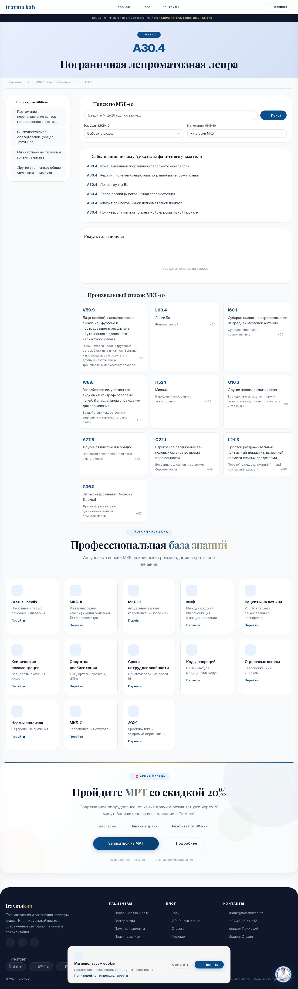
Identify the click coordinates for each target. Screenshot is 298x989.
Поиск (275, 115)
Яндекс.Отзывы (241, 936)
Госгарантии (125, 921)
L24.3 (233, 439)
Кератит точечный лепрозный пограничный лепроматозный (143, 175)
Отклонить (180, 964)
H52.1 (160, 382)
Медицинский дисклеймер (273, 979)
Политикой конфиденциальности (101, 975)
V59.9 (89, 310)
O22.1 (160, 439)
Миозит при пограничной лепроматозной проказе (135, 203)
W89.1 (89, 382)
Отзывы (178, 928)
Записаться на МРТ (126, 843)
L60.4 (161, 310)
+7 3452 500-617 (243, 921)
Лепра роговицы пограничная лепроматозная (131, 194)
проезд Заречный (243, 928)
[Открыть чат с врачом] (283, 974)
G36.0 (89, 486)
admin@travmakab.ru (245, 913)
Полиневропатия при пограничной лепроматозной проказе (142, 212)
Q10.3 (233, 382)
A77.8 (88, 439)
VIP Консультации (186, 921)
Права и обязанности (132, 913)
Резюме (178, 936)
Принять (211, 964)
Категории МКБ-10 (201, 125)
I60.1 (232, 310)
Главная (122, 7)
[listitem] (10, 942)
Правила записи (127, 936)
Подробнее (186, 843)
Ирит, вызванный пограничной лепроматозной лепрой (138, 166)
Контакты (170, 7)
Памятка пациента (130, 928)
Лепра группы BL (107, 185)
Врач (175, 913)
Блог (146, 7)
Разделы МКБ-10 (97, 125)
